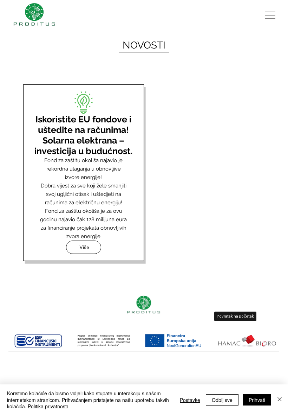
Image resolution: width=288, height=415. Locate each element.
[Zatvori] (279, 399)
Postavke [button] (190, 399)
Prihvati (257, 399)
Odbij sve (222, 399)
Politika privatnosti (48, 406)
